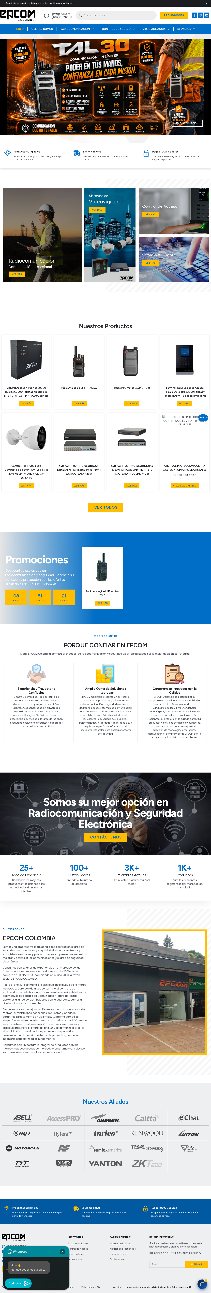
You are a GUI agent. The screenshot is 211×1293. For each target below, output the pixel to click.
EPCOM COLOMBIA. (25, 979)
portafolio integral (38, 1045)
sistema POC (68, 1020)
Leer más (26, 403)
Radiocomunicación (75, 28)
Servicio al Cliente (61, 14)
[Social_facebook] (194, 15)
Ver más (151, 263)
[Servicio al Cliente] (46, 15)
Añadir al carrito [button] (184, 486)
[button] (98, 132)
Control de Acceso (116, 28)
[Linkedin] (206, 15)
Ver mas (17, 274)
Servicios (184, 28)
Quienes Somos (42, 28)
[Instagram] (200, 15)
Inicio (20, 28)
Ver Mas (151, 214)
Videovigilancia (154, 28)
